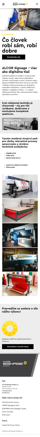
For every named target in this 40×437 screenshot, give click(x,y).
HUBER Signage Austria (10, 405)
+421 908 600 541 (7, 390)
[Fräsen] (20, 211)
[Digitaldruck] (20, 187)
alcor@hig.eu (6, 392)
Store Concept (7, 412)
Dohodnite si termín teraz (18, 347)
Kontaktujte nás (13, 57)
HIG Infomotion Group (10, 402)
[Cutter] (20, 284)
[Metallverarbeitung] (20, 235)
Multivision (6, 415)
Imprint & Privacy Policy (11, 425)
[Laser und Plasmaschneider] (20, 260)
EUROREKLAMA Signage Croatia (14, 408)
